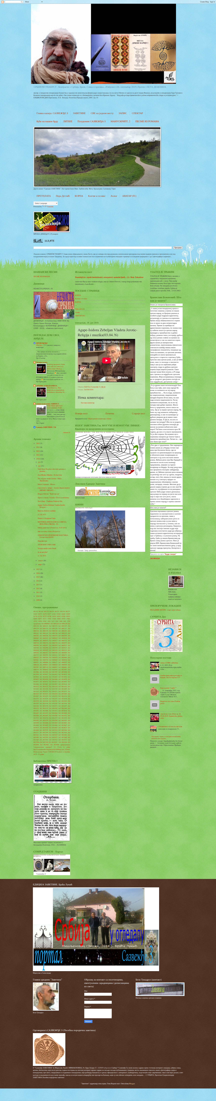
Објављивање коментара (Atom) (100, 418)
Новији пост (81, 413)
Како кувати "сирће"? (168, 688)
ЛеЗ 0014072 (44, 682)
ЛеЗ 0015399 (44, 732)
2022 (38, 451)
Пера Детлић (63, 195)
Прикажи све (66, 432)
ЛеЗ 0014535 (53, 718)
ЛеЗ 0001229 (63, 624)
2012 (38, 588)
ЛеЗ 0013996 (44, 672)
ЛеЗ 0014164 (44, 689)
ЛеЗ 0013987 (62, 670)
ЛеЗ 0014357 (62, 706)
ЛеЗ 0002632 (53, 638)
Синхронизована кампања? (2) (45, 747)
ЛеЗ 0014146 (62, 684)
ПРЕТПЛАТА (43, 195)
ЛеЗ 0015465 (62, 735)
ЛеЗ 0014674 (62, 728)
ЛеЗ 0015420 (62, 732)
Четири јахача (41, 362)
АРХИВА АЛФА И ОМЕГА (46, 385)
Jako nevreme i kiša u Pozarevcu (49, 531)
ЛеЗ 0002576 (53, 636)
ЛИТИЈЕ (67, 121)
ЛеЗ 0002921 (44, 645)
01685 (63, 614)
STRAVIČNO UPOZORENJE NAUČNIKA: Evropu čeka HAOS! (53, 536)
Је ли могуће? (43, 552)
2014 (38, 581)
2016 (38, 573)
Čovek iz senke (64, 747)
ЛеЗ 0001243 (44, 633)
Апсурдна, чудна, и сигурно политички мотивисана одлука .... (166, 737)
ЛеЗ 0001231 (44, 626)
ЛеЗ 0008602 (44, 670)
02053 (68, 616)
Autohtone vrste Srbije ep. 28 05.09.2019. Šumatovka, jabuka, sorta (171, 716)
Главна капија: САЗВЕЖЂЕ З (52, 113)
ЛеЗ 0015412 (53, 732)
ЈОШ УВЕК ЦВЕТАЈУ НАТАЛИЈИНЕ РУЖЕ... (55, 407)
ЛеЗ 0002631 (44, 638)
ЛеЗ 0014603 (62, 723)
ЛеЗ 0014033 (62, 674)
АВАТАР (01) (129, 195)
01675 (40, 614)
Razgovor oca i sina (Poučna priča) (170, 702)
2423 (52, 621)
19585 (44, 621)
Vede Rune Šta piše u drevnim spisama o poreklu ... (52, 470)
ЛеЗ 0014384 (62, 708)
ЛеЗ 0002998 (53, 648)
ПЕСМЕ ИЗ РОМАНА (147, 121)
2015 (38, 577)
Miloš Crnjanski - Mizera (46, 484)
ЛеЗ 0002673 (53, 640)
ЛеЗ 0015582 (44, 742)
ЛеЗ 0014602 (53, 723)
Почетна (110, 413)
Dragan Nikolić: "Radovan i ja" (49, 494)
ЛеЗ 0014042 (44, 677)
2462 (64, 621)
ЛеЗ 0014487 (44, 716)
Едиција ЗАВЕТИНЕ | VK (46, 427)
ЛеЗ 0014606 (53, 725)
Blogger (132, 1083)
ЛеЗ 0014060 (53, 679)
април (40, 560)
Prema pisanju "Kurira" (41, 752)
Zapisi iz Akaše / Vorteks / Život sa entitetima (53, 497)
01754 (40, 616)
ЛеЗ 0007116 (44, 667)
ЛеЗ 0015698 (54, 745)
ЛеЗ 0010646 (53, 670)
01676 (45, 614)
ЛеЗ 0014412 (53, 711)
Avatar (113, 195)
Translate (50, 206)
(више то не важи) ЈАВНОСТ (47, 404)
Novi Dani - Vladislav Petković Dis (50, 501)
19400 (59, 619)
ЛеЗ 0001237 (62, 628)
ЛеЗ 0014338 (62, 699)
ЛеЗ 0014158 (53, 686)
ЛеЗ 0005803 (53, 660)
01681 (54, 614)
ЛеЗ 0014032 (53, 674)
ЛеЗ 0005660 (62, 657)
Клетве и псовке (96, 195)
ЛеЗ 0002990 (44, 648)
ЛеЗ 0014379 (44, 708)
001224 (52, 611)
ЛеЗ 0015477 (53, 737)
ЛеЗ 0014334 (62, 696)
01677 (49, 614)
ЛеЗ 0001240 (53, 631)
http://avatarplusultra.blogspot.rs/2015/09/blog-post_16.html (52, 749)
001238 (62, 611)
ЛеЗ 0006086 (44, 662)
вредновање (37, 624)
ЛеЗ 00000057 (45, 624)
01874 (54, 616)
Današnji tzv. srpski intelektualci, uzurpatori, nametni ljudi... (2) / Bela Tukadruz (109, 277)
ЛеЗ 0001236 (53, 628)
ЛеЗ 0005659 (53, 657)
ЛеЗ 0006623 (44, 665)
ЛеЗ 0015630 (63, 742)
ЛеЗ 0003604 (62, 653)
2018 (38, 459)
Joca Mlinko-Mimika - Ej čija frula (50, 475)
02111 (45, 619)
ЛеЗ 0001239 (44, 631)
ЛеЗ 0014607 (62, 725)
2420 (49, 621)
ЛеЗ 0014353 (53, 706)
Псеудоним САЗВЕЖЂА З (92, 121)
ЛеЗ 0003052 (44, 650)
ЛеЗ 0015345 (44, 730)
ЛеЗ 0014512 (62, 716)
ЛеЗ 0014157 (44, 686)
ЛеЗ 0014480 (62, 713)
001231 (57, 611)
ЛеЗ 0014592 (62, 720)
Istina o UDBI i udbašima (169, 663)
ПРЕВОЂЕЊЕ (42, 343)
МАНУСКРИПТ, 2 (120, 121)
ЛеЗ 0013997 (53, 672)
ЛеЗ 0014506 (53, 716)
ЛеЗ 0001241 (62, 631)
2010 (38, 596)
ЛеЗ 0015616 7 (53, 742)
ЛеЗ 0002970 (53, 645)
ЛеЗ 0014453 (44, 713)
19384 (54, 619)
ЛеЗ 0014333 (53, 696)
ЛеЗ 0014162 (62, 686)
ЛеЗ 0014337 (53, 699)
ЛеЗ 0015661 (44, 745)
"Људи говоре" (170, 554)
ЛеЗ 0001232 (53, 626)
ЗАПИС (123, 113)
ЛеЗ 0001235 (44, 628)
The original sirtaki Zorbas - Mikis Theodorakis (50, 479)
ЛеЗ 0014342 (62, 701)
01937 (59, 616)
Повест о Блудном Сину (47, 518)
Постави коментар (87, 403)
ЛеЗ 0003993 (44, 655)
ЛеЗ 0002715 (62, 640)
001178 (46, 611)
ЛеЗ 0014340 (44, 701)
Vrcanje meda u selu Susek (47, 548)
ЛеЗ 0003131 (62, 650)
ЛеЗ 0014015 (44, 674)
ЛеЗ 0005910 (62, 660)
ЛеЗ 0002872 (62, 643)
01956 (63, 616)
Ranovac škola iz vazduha (47, 511)
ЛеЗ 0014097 (53, 684)
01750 (35, 616)
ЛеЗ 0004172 (62, 655)
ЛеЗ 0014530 (44, 718)
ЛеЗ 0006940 (62, 665)
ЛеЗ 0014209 (62, 689)
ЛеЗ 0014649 (44, 728)
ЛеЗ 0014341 (53, 701)
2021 (38, 455)
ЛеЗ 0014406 (44, 711)
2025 (38, 443)
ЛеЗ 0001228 (55, 624)
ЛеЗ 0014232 (62, 691)
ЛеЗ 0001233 (62, 626)
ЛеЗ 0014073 (53, 682)
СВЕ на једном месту (102, 113)
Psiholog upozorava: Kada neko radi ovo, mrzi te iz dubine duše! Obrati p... (56, 366)
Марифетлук (42, 541)
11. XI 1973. (42, 556)
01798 (49, 616)
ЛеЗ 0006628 (53, 665)
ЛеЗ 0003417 (44, 653)
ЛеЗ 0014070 (62, 679)
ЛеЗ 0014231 (53, 691)
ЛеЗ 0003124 (53, 650)
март (40, 564)
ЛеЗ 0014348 (62, 703)
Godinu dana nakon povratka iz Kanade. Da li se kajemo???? (171, 676)
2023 (38, 447)
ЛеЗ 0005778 (44, 660)
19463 (68, 619)
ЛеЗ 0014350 (44, 706)
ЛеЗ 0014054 (62, 677)
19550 (40, 621)
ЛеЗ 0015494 (44, 740)
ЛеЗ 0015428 (44, 735)
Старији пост (138, 413)
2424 (56, 621)
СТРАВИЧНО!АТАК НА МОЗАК (170, 726)
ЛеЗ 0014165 (53, 689)
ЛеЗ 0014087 (44, 684)
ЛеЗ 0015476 (88, 389)
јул (39, 462)
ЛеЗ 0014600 (44, 723)
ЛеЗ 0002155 (62, 633)
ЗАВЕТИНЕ (79, 113)
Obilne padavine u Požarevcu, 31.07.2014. (52, 527)
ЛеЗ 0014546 (62, 718)
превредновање (65, 745)
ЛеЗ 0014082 (62, 682)
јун (39, 466)
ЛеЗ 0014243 (44, 694)
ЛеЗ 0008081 (62, 667)
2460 (60, 621)
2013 (38, 584)
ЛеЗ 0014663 (53, 728)
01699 (68, 614)
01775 (45, 616)
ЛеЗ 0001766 (53, 633)
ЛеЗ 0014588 (53, 720)
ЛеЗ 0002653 (44, 640)
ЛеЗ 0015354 (53, 730)
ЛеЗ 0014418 (62, 711)
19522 (35, 621)
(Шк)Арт (39, 345)
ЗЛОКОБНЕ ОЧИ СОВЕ (47, 544)
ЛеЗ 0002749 (53, 643)
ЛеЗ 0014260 (62, 694)
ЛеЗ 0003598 (53, 653)
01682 (59, 614)
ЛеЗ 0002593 (62, 636)
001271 (68, 611)
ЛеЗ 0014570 (44, 720)
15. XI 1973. (42, 514)
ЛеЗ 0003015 (62, 648)
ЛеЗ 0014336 (44, 699)
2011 (38, 592)
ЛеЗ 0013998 (62, 672)
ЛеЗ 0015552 (62, 740)
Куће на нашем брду (47, 121)
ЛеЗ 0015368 (62, 730)
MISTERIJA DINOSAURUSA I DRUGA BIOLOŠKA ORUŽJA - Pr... (52, 523)
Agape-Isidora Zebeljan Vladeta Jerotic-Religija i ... (52, 506)
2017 (38, 569)
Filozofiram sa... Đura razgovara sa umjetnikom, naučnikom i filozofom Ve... (56, 390)
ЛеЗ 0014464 (53, 713)
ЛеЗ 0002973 (62, 645)
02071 (40, 619)
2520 (68, 621)
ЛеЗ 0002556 (44, 636)
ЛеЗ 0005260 (44, 657)
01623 (35, 614)
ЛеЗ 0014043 (53, 677)
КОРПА (79, 195)
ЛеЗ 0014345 (53, 703)
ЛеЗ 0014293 (44, 696)
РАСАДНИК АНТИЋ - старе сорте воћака (165, 610)
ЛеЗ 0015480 (62, 737)
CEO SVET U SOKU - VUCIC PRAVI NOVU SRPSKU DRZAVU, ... (54, 489)
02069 (35, 619)
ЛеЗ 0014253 (53, 694)
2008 (38, 600)
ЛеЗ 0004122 (53, 655)
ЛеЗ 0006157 (53, 662)
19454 (63, 619)
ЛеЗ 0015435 (53, 735)
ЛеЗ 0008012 (53, 667)
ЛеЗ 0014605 (44, 725)
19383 (49, 619)
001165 (41, 611)
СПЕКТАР (137, 113)
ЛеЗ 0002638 (62, 638)
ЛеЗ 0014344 (44, 703)
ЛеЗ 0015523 (53, 740)
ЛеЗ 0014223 (44, 691)
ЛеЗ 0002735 (44, 643)
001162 (36, 611)
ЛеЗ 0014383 (53, 708)
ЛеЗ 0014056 (44, 679)
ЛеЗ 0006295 (62, 662)
